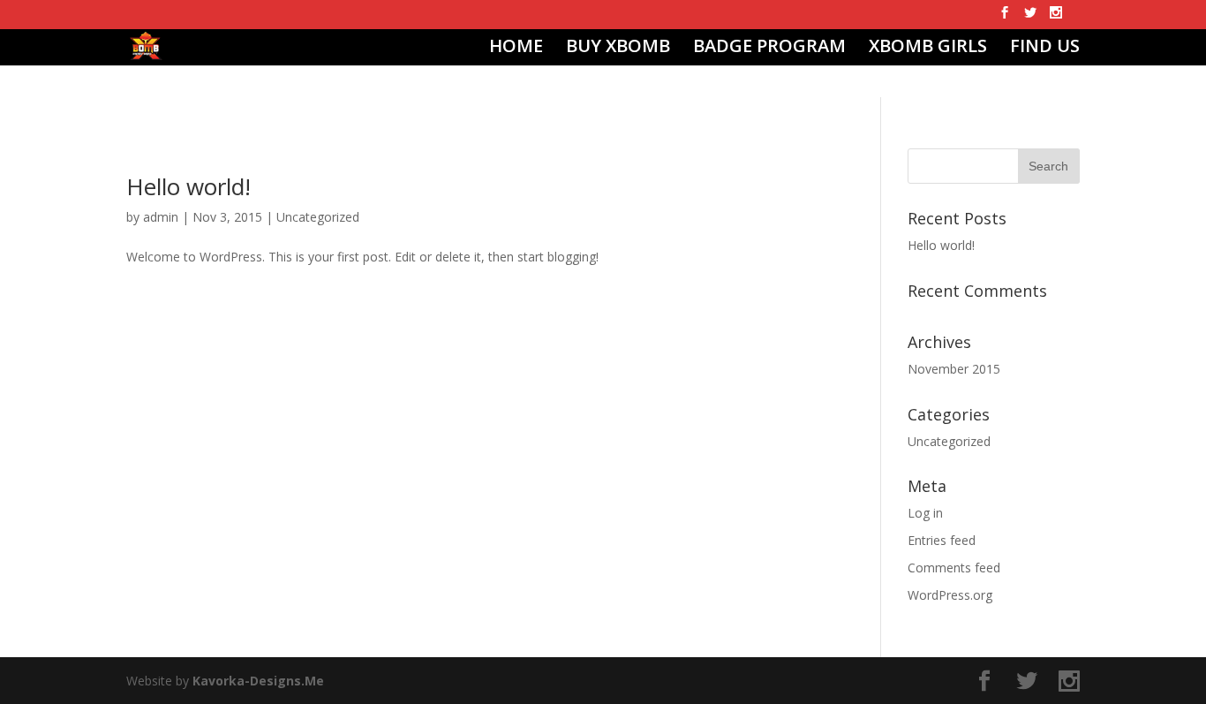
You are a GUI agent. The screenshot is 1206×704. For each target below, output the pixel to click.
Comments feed (954, 567)
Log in (925, 512)
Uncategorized (317, 216)
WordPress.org (950, 595)
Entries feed (942, 540)
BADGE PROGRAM (769, 48)
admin (160, 216)
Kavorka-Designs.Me (258, 680)
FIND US (1045, 48)
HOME (516, 48)
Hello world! (188, 186)
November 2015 (954, 368)
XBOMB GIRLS (928, 48)
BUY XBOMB (618, 48)
